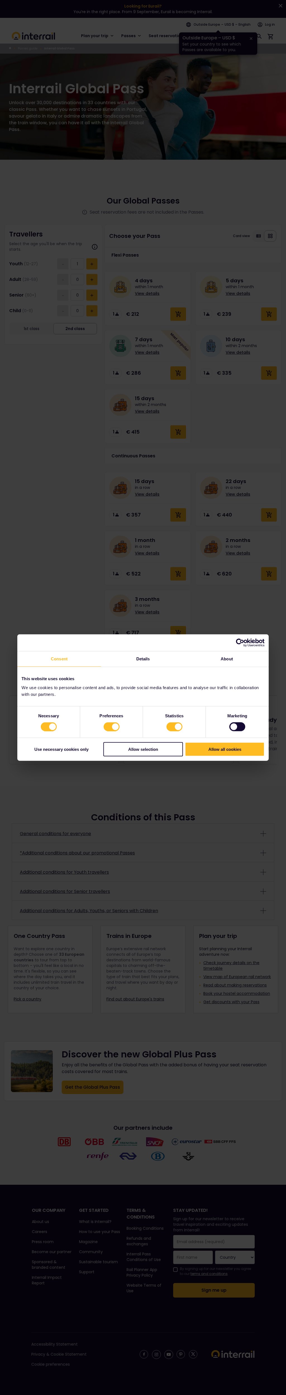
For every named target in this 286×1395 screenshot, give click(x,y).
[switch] (112, 726)
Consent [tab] (59, 658)
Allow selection (143, 749)
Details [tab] (143, 658)
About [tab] (227, 658)
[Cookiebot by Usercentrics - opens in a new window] (240, 643)
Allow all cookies (224, 749)
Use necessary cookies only (61, 749)
